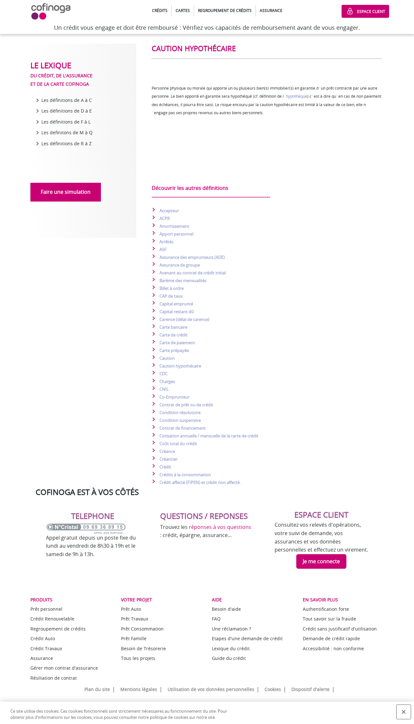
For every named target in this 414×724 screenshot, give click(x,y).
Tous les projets (138, 658)
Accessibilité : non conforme (333, 648)
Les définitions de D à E (66, 111)
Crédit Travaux (46, 648)
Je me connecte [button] (321, 561)
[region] (207, 713)
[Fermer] (404, 712)
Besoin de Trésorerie (143, 648)
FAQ (216, 619)
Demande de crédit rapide (331, 638)
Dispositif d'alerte (310, 689)
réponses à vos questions (220, 527)
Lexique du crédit (231, 648)
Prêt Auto (131, 609)
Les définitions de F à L (66, 122)
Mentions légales (138, 689)
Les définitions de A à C (66, 100)
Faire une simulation (66, 191)
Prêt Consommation (142, 629)
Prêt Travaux (134, 619)
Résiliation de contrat (53, 678)
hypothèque (296, 96)
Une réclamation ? (231, 629)
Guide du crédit (229, 658)
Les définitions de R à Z (66, 143)
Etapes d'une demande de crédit (247, 638)
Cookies (273, 689)
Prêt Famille (134, 638)
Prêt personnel (46, 609)
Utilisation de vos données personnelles (211, 689)
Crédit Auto (42, 638)
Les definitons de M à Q (67, 132)
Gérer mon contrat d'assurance (64, 668)
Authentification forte (326, 609)
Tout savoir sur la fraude (329, 619)
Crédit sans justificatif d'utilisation (340, 629)
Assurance (41, 658)
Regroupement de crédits (58, 629)
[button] (160, 10)
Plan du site (97, 689)
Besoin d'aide (226, 609)
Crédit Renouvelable (52, 619)
